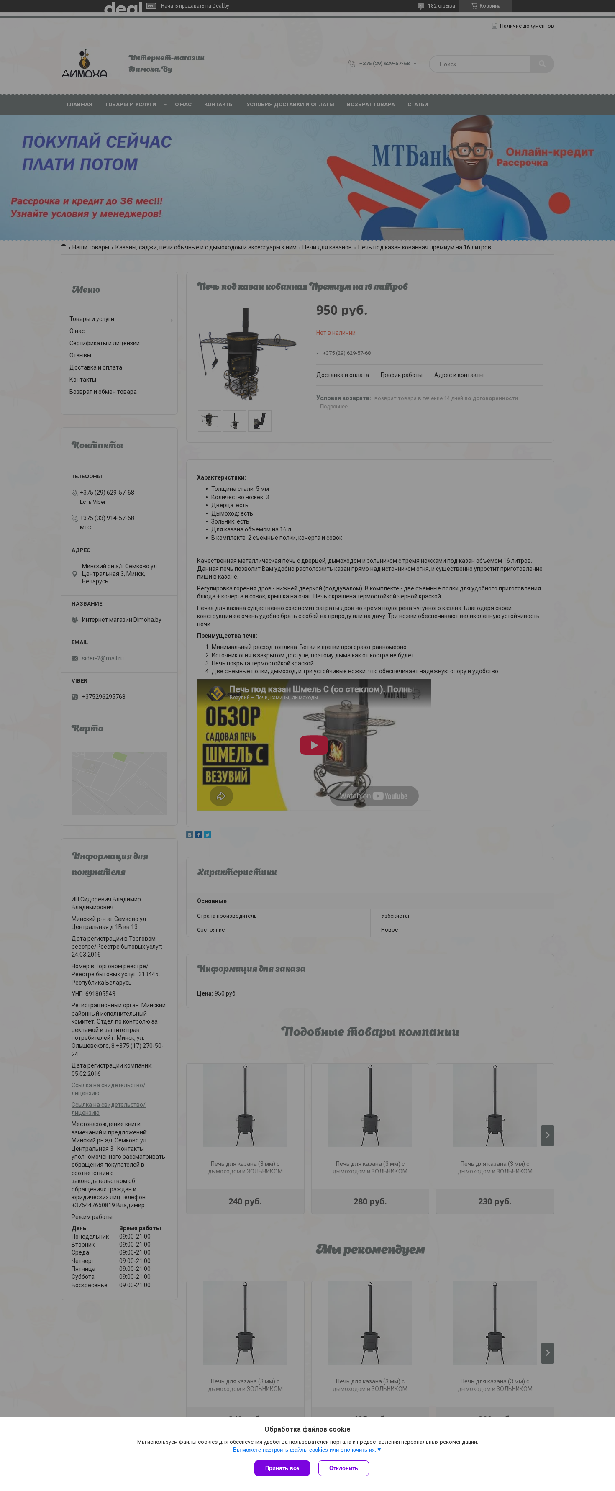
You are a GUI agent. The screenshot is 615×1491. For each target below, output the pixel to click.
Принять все (282, 1468)
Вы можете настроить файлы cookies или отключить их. (305, 1450)
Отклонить (343, 1468)
